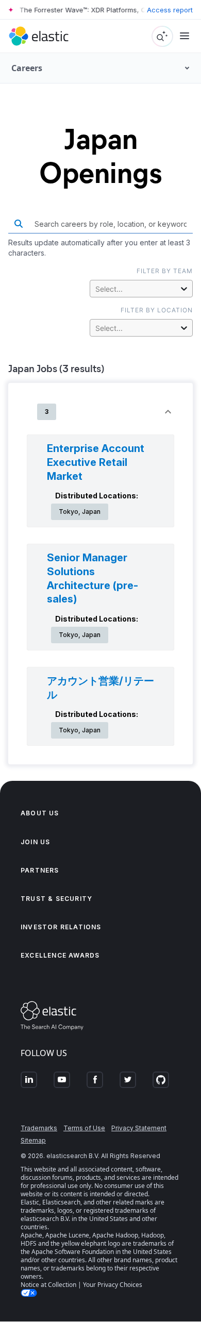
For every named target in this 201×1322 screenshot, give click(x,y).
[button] (100, 411)
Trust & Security (56, 898)
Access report (170, 10)
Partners (40, 870)
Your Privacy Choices (112, 1284)
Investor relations (61, 927)
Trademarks (39, 1128)
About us (40, 813)
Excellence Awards (60, 955)
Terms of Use (84, 1128)
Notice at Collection (48, 1284)
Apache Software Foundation (72, 1251)
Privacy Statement (138, 1128)
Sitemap (33, 1140)
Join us (35, 842)
